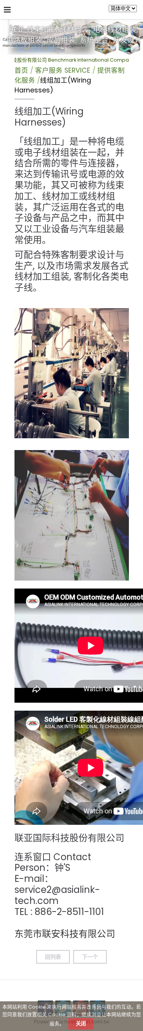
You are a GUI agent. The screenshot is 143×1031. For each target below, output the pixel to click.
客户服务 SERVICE (63, 70)
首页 (21, 70)
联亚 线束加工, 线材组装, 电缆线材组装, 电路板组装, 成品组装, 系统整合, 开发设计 (74, 35)
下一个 (90, 957)
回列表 (53, 957)
